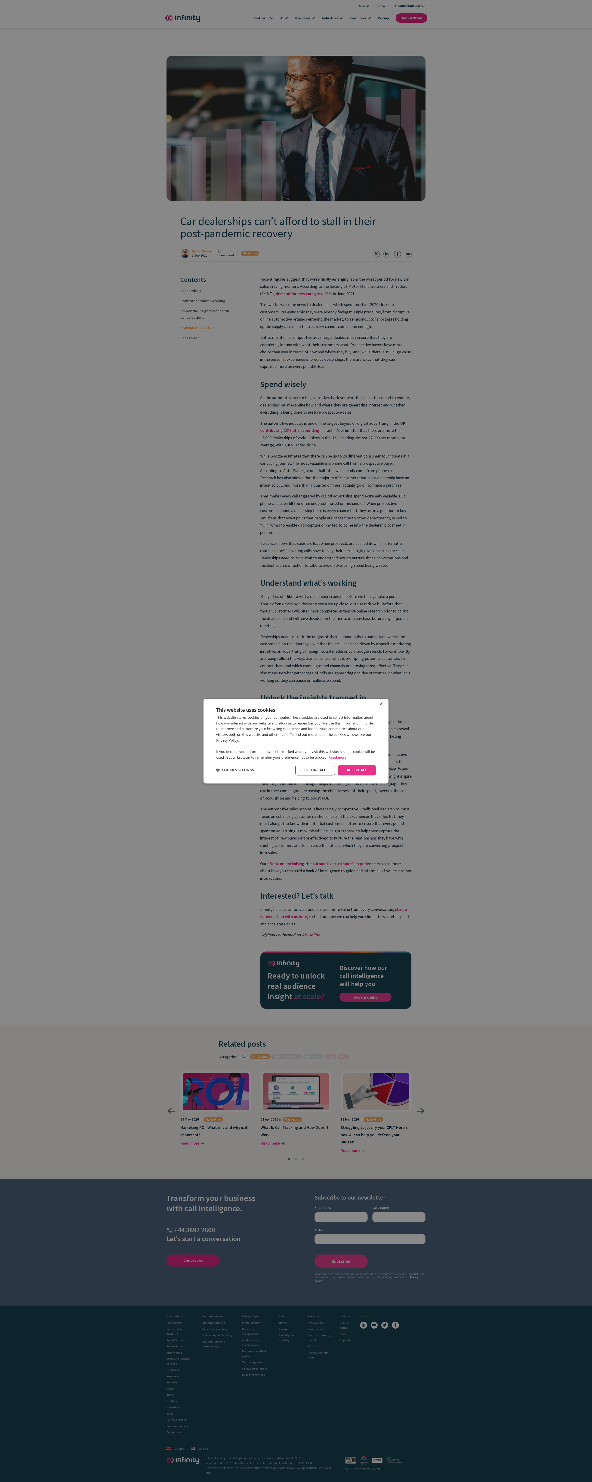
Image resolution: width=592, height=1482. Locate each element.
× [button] (381, 704)
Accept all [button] (357, 770)
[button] (235, 770)
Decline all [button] (315, 770)
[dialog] (296, 741)
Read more (337, 757)
